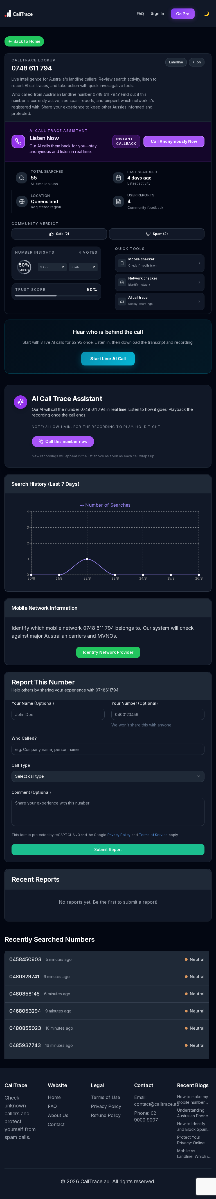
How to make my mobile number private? (192, 1099)
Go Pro (183, 13)
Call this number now (66, 441)
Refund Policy (106, 1115)
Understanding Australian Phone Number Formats (192, 1113)
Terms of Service (153, 835)
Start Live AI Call (108, 358)
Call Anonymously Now (174, 141)
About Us (58, 1115)
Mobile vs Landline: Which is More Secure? (193, 1153)
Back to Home (27, 41)
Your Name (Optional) (33, 703)
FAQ (140, 13)
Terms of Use (105, 1097)
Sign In (157, 13)
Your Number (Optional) (134, 703)
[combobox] (108, 776)
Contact (56, 1124)
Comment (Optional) (31, 792)
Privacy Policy (118, 835)
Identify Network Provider (108, 652)
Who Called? (24, 738)
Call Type (21, 765)
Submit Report (108, 849)
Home (54, 1097)
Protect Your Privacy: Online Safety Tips (191, 1140)
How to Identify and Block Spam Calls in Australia (192, 1126)
